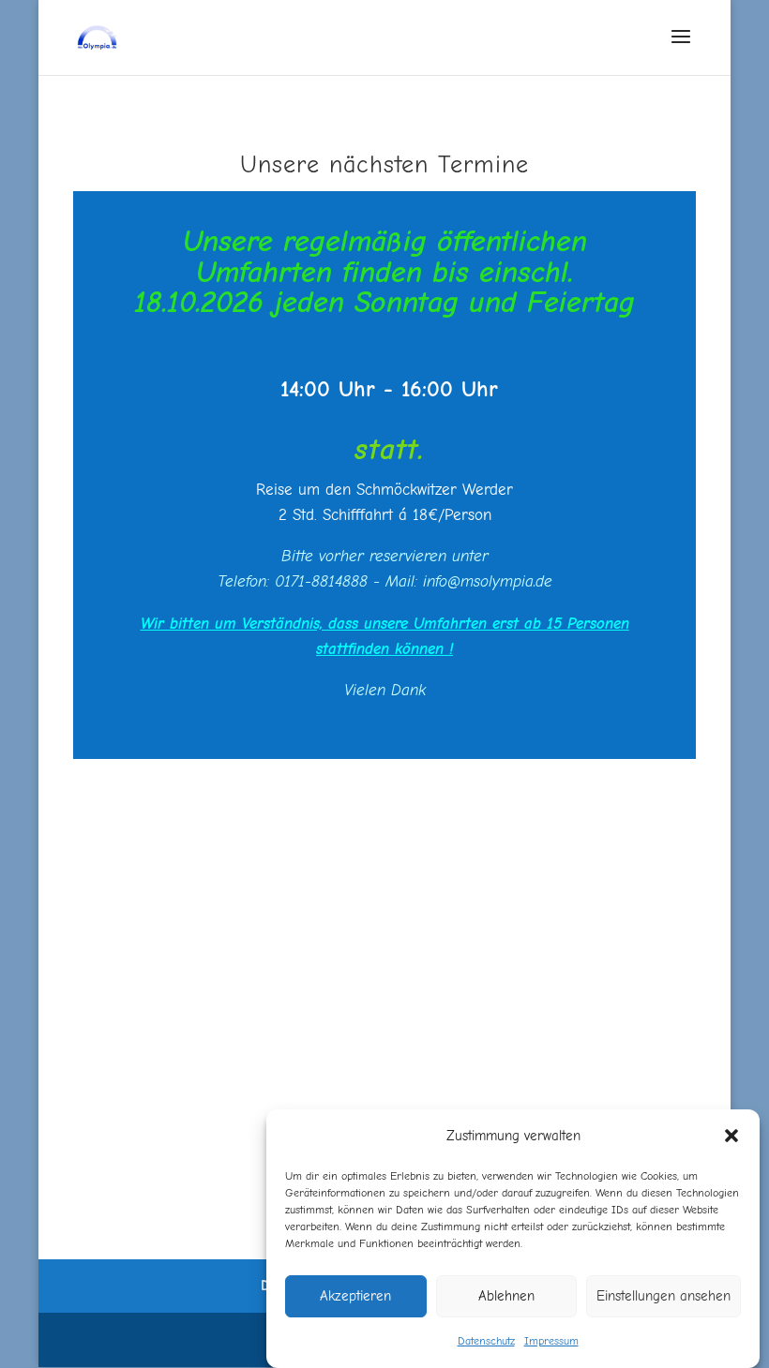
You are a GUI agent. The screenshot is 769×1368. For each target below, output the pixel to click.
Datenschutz (486, 1340)
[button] (731, 1135)
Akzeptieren (355, 1295)
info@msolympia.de (487, 581)
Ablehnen (506, 1295)
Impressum (551, 1340)
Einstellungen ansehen (663, 1295)
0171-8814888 (321, 581)
